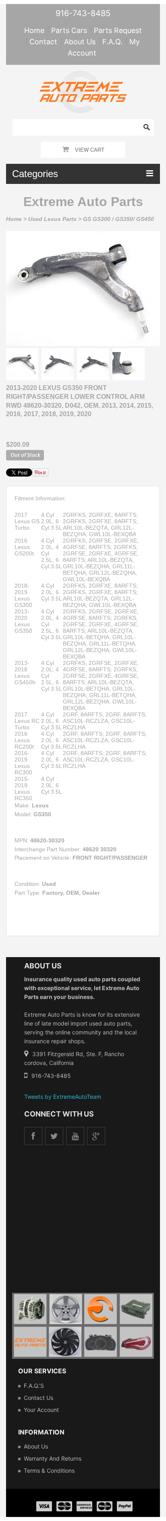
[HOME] (83, 76)
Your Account (41, 1409)
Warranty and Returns (52, 1458)
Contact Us (38, 1397)
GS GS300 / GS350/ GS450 (118, 219)
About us (36, 1446)
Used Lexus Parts (52, 219)
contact (43, 41)
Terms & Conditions (49, 1470)
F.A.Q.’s (34, 1385)
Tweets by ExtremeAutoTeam (62, 1096)
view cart (89, 150)
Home (14, 219)
